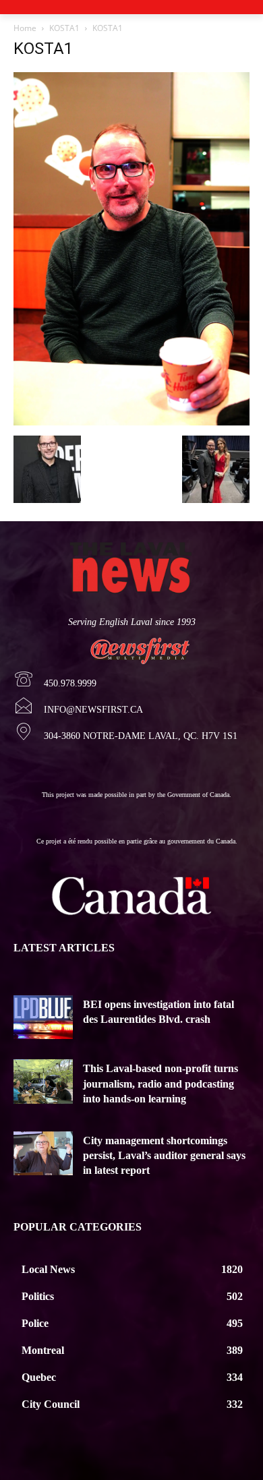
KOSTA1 (64, 28)
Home (24, 28)
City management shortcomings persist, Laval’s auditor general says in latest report (164, 1156)
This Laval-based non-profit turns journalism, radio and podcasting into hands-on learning (160, 1083)
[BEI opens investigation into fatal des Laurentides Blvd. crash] (43, 1017)
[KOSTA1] (131, 421)
